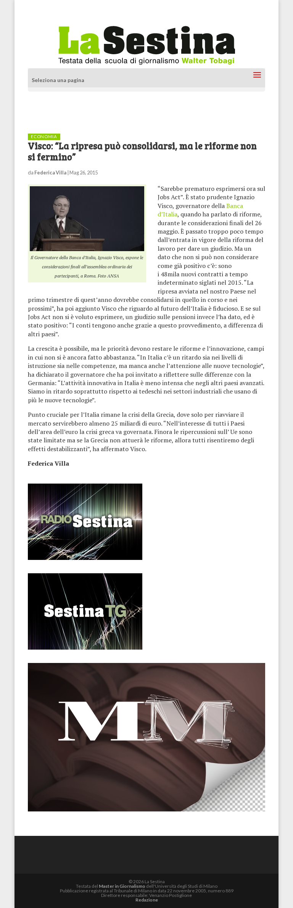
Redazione (146, 900)
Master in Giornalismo (122, 886)
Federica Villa (50, 172)
